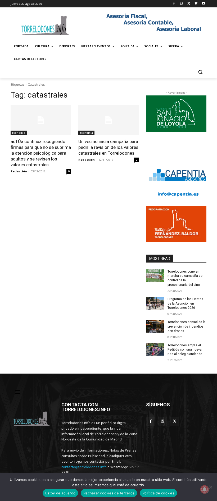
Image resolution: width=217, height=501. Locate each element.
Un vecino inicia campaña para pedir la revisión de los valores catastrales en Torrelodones (108, 147)
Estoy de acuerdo (60, 493)
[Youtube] (203, 4)
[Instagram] (181, 4)
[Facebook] (174, 4)
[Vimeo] (196, 4)
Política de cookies (158, 493)
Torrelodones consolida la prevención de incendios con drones (187, 326)
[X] (189, 4)
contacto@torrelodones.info (84, 467)
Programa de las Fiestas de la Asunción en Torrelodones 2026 (185, 303)
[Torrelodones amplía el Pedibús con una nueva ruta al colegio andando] (155, 349)
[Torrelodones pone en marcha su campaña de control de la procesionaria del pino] (155, 275)
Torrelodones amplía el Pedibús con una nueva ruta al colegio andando (185, 349)
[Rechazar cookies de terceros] (210, 487)
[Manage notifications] (204, 489)
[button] (200, 72)
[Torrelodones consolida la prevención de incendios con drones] (155, 326)
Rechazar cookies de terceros (108, 493)
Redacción (19, 171)
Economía (18, 133)
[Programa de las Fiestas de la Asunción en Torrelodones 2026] (155, 303)
